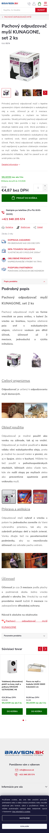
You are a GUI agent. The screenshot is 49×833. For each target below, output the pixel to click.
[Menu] (45, 3)
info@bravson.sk (26, 770)
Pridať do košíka (26, 198)
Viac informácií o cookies (21, 812)
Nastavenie (24, 818)
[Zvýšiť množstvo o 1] (45, 186)
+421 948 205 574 (13, 219)
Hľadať (41, 10)
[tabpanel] (12, 685)
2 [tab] (25, 720)
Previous (40, 649)
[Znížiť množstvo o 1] (45, 189)
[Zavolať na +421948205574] (29, 4)
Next (45, 649)
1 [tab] (23, 720)
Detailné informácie (10, 164)
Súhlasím (24, 826)
